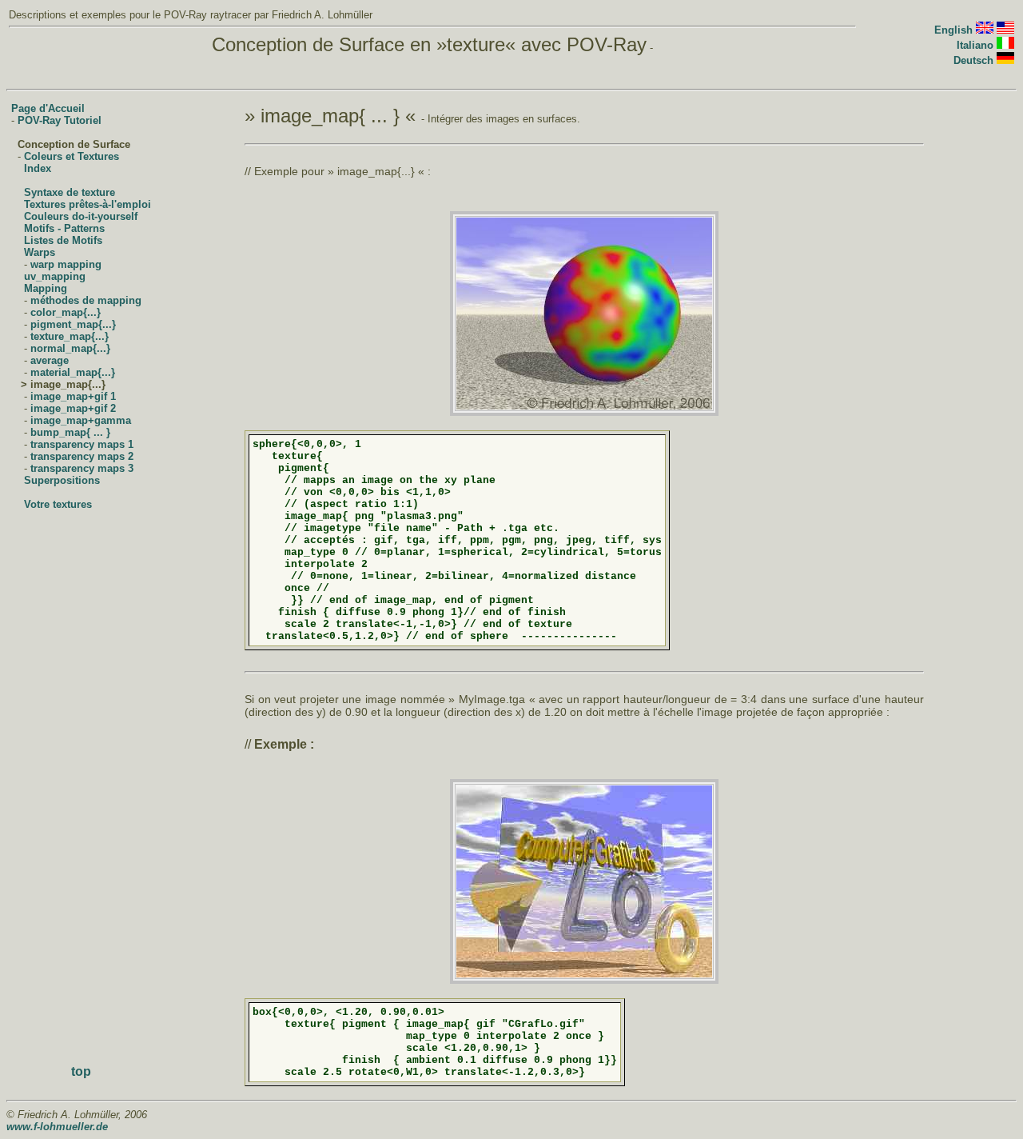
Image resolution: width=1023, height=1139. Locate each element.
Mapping (45, 288)
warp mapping (66, 264)
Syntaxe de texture (69, 192)
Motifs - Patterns (64, 228)
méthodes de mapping (85, 300)
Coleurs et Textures (71, 156)
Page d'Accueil (48, 108)
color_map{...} (65, 312)
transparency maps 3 (81, 468)
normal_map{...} (70, 348)
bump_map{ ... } (70, 432)
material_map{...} (72, 372)
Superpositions (62, 480)
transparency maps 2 (81, 456)
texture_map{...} (69, 336)
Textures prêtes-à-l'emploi (87, 204)
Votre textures (58, 504)
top (81, 1071)
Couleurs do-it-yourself (80, 216)
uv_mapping (55, 276)
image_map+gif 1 (73, 396)
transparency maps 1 (81, 444)
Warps (39, 252)
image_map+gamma (80, 420)
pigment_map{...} (73, 324)
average (49, 360)
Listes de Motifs (63, 240)
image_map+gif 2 (73, 408)
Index (37, 168)
